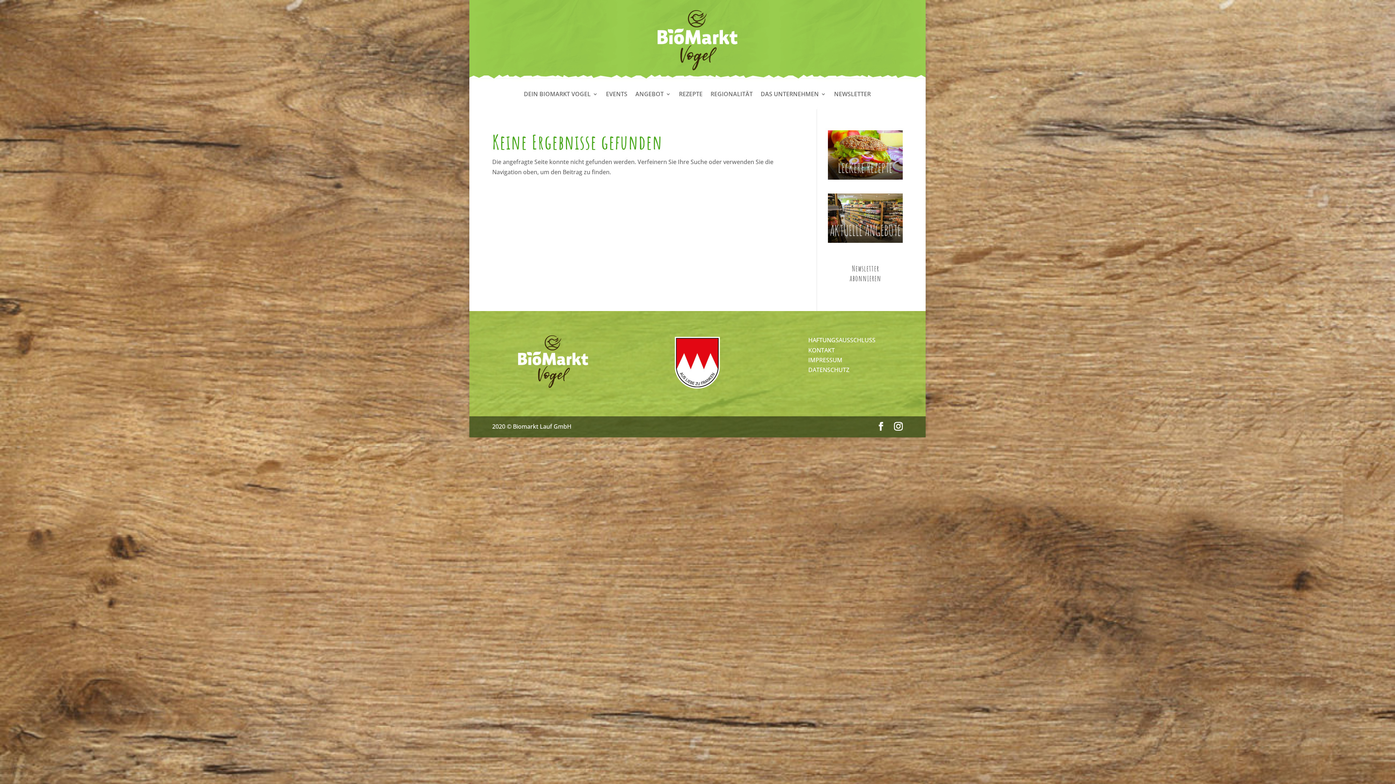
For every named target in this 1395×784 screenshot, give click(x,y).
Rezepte (691, 94)
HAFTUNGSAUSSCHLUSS (842, 340)
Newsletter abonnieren (865, 273)
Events (616, 94)
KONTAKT (821, 350)
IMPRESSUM (825, 360)
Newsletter (852, 94)
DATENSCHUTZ (828, 370)
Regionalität (732, 94)
